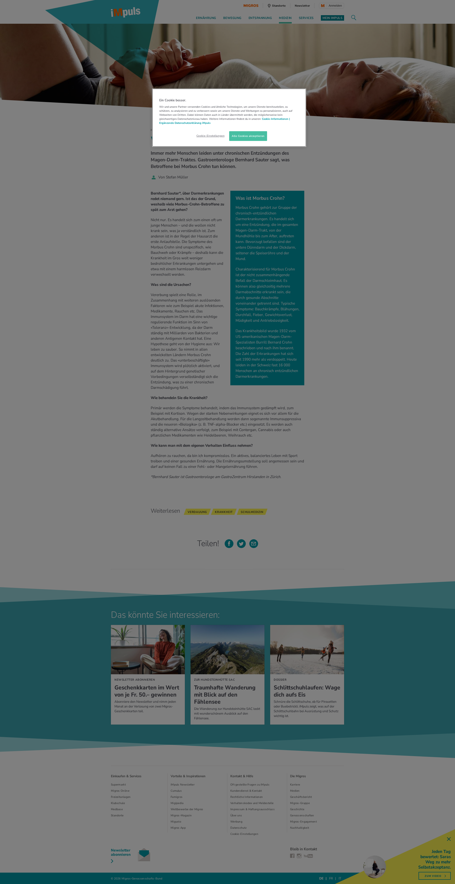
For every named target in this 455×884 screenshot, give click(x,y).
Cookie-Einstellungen (210, 136)
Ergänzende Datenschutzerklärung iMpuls (184, 123)
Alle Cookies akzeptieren (248, 136)
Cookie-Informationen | (276, 119)
